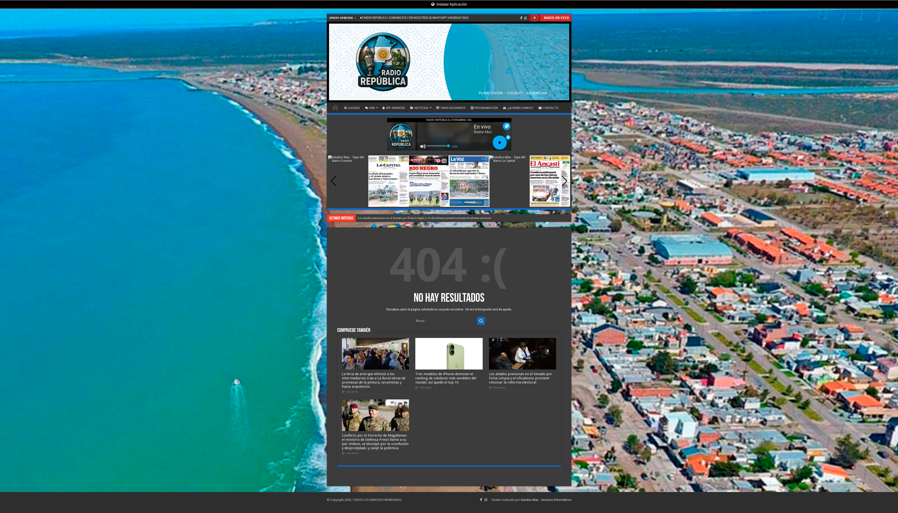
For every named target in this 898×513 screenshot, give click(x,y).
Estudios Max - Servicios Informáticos (546, 500)
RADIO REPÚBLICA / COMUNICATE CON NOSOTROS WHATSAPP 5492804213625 (416, 17)
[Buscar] (481, 321)
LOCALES (354, 108)
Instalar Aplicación (451, 4)
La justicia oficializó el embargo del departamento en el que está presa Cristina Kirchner (413, 218)
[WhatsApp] (525, 18)
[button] (564, 181)
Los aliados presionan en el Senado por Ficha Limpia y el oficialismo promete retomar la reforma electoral (520, 378)
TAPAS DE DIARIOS (453, 108)
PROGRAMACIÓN (486, 108)
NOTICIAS (422, 108)
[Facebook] (521, 18)
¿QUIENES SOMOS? (520, 108)
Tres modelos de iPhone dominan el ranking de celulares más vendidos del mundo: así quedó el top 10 (445, 378)
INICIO (335, 107)
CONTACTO (551, 108)
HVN (372, 108)
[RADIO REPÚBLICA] (449, 62)
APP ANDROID (395, 108)
